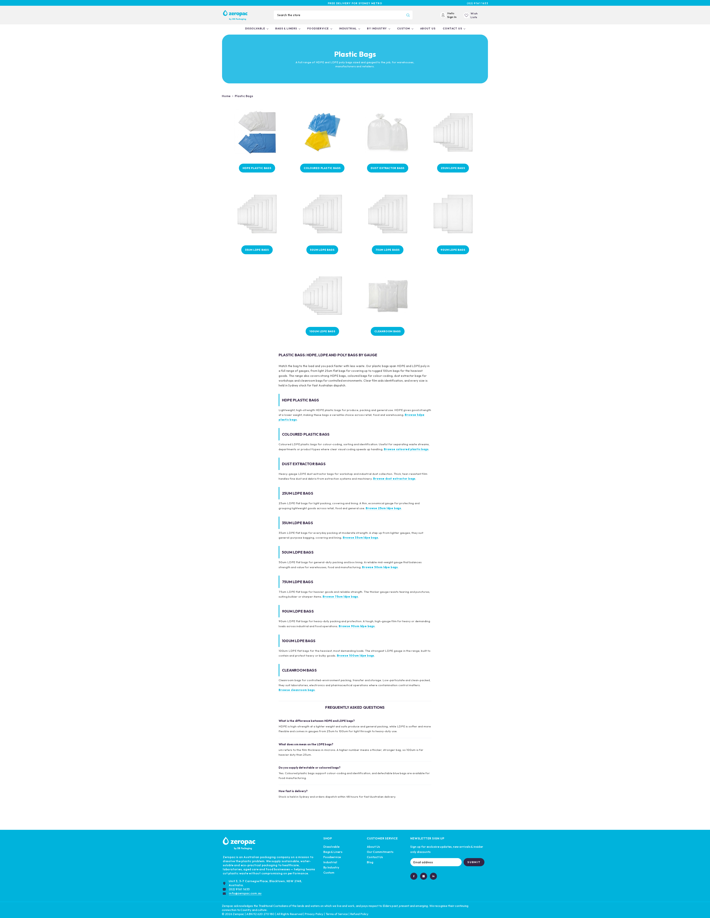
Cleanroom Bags (387, 331)
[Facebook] (413, 876)
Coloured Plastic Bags (322, 168)
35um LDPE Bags (257, 249)
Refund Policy (359, 914)
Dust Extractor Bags (388, 168)
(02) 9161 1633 (477, 3)
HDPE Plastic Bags (257, 168)
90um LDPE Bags (453, 249)
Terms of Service (337, 914)
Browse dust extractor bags (394, 478)
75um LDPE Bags (388, 249)
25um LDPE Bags (453, 168)
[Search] (343, 15)
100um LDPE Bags (322, 331)
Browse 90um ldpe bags (357, 626)
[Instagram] (423, 876)
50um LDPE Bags (322, 249)
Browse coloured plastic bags (406, 449)
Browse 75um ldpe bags (340, 596)
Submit (474, 862)
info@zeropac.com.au (245, 893)
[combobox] (339, 15)
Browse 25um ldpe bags (383, 508)
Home (226, 96)
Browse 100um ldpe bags (355, 655)
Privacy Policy (314, 914)
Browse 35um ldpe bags (360, 537)
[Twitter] (433, 876)
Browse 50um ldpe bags (380, 567)
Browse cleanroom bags (297, 690)
